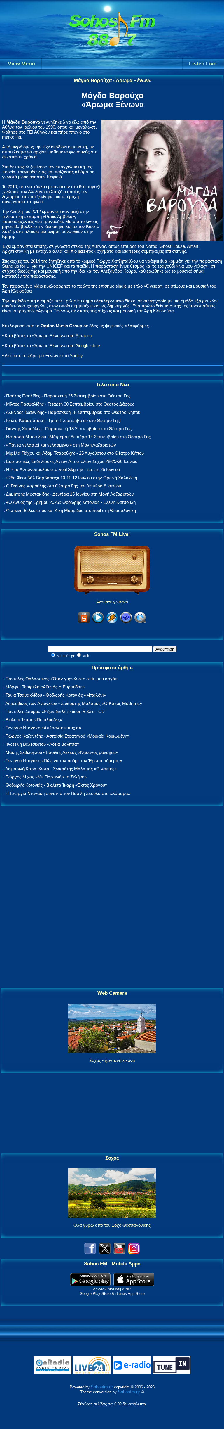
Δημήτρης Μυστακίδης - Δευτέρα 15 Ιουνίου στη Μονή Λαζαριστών (70, 494)
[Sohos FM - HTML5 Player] (84, 622)
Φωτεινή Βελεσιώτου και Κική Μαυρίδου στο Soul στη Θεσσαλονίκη (71, 510)
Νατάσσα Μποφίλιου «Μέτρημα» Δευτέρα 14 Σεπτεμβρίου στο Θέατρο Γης (78, 436)
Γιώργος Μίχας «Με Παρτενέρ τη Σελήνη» (46, 776)
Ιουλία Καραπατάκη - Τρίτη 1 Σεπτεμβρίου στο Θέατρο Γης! (63, 420)
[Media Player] (98, 622)
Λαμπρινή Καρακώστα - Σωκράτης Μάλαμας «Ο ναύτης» (61, 768)
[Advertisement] (112, 897)
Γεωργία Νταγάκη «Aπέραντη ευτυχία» (43, 727)
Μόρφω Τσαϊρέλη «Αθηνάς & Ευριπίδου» (45, 686)
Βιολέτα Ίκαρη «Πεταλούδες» (34, 719)
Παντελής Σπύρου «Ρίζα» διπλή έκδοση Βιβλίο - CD (55, 711)
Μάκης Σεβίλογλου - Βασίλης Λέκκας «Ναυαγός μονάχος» (62, 752)
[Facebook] (90, 1252)
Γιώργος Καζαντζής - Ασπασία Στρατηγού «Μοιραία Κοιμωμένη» (68, 735)
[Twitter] (104, 1252)
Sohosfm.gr (102, 1386)
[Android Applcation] (90, 1284)
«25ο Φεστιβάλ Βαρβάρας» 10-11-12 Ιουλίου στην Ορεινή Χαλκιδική (71, 477)
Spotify (76, 355)
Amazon (84, 335)
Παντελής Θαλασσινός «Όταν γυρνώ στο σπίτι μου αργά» (62, 678)
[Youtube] (119, 1252)
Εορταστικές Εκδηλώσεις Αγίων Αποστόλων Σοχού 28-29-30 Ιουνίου (71, 461)
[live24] (92, 1373)
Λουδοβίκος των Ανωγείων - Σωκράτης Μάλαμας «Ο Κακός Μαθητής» (73, 703)
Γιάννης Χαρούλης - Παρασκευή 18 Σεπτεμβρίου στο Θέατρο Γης (69, 428)
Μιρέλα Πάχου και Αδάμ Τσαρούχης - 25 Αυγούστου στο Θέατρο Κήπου (75, 453)
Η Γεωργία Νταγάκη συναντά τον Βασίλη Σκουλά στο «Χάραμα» (68, 793)
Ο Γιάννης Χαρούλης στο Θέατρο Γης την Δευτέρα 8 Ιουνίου (63, 485)
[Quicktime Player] (140, 622)
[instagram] (134, 1252)
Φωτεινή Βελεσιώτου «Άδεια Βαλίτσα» (42, 744)
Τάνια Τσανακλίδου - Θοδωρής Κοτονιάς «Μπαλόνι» (56, 695)
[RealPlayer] (126, 622)
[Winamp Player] (112, 622)
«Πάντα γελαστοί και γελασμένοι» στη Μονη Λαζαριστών (61, 444)
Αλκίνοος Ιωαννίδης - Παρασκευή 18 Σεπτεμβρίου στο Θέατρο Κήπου (73, 412)
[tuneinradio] (171, 1373)
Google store (88, 345)
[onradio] (52, 1373)
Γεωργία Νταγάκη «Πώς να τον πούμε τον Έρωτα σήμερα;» (64, 760)
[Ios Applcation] (133, 1284)
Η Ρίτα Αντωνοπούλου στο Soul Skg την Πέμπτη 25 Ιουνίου (63, 469)
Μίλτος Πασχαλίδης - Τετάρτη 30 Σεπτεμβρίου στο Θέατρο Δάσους (70, 404)
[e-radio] (132, 1373)
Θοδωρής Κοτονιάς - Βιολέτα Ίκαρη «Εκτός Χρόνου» (56, 785)
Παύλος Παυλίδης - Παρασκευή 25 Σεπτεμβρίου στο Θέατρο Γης (68, 395)
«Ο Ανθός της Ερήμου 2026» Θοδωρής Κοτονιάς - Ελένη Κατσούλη (71, 502)
